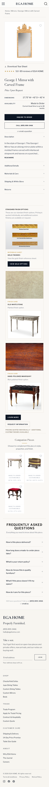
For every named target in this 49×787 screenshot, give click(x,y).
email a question (25, 131)
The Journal (7, 758)
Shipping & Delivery (11, 734)
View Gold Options (18, 264)
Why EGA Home (9, 754)
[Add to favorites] (40, 26)
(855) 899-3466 (36, 601)
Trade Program (9, 709)
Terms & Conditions (10, 777)
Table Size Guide (9, 741)
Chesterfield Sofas (10, 681)
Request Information (18, 424)
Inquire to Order (24, 117)
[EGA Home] (24, 3)
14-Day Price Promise (12, 737)
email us (25, 604)
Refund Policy (37, 777)
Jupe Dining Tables (10, 685)
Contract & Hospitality (12, 717)
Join (40, 657)
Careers (6, 762)
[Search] (46, 4)
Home (7, 11)
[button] (24, 137)
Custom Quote (9, 721)
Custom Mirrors (9, 693)
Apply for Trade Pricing (12, 713)
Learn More (13, 417)
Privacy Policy (24, 777)
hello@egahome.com (11, 632)
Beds (5, 697)
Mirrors (14, 11)
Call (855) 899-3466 (24, 125)
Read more (9, 158)
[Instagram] (4, 781)
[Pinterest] (14, 781)
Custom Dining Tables (11, 689)
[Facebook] (9, 781)
